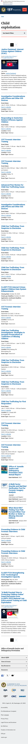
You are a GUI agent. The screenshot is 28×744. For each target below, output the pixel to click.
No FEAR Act (4, 726)
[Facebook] (3, 676)
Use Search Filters (8, 33)
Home (2, 16)
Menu (24, 9)
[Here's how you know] (14, 2)
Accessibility (4, 707)
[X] (8, 676)
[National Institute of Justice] (22, 691)
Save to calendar (6, 107)
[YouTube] (13, 676)
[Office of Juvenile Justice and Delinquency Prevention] (6, 697)
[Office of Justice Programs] (3, 9)
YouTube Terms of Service (10, 56)
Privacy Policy (4, 718)
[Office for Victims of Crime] (14, 697)
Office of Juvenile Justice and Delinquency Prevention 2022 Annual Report (16, 470)
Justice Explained (11, 73)
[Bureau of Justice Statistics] (13, 692)
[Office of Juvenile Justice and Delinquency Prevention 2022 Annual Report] (4, 470)
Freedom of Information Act (8, 730)
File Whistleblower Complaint (8, 711)
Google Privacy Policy (8, 57)
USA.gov (3, 733)
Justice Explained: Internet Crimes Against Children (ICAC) (12, 51)
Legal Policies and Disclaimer (8, 722)
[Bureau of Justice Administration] (5, 691)
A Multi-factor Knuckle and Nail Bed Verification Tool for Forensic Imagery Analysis (17, 488)
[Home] (14, 10)
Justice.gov (4, 737)
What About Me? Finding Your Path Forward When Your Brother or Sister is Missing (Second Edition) (17, 513)
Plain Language (5, 715)
